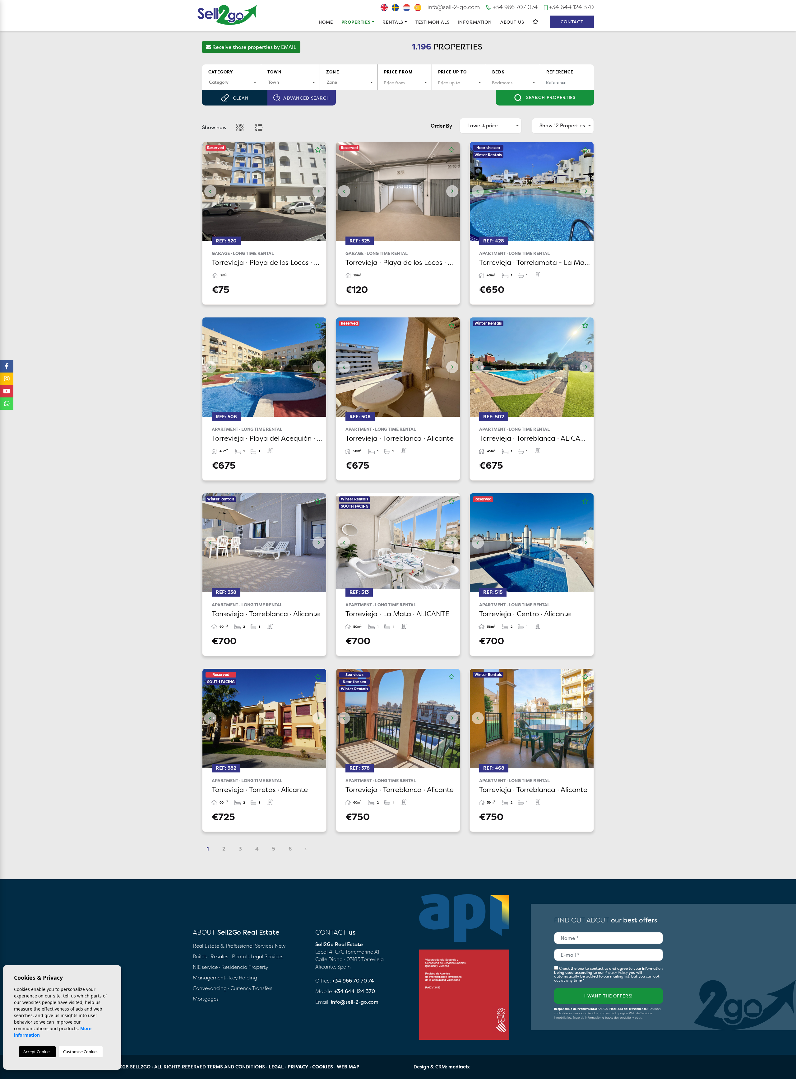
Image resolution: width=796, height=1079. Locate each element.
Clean (240, 98)
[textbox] (231, 82)
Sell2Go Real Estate (227, 15)
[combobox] (231, 82)
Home (326, 22)
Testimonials (432, 22)
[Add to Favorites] (318, 150)
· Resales (218, 956)
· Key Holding (242, 977)
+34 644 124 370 (571, 7)
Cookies (322, 1066)
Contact (572, 22)
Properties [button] (356, 22)
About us (512, 22)
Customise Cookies (80, 1051)
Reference (560, 72)
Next (318, 191)
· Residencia (233, 967)
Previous (210, 191)
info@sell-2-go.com (454, 7)
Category (220, 72)
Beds (498, 72)
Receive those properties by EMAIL (253, 47)
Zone (332, 72)
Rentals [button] (392, 22)
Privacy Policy (616, 972)
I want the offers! (608, 996)
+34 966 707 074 (514, 7)
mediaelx (459, 1066)
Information (475, 22)
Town (274, 72)
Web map (348, 1066)
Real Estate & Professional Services (233, 945)
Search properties (550, 97)
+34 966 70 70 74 (353, 980)
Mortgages (206, 998)
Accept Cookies (37, 1051)
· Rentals (239, 956)
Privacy (298, 1066)
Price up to (452, 72)
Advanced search (306, 98)
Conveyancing (210, 988)
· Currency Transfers (250, 988)
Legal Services (267, 956)
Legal (276, 1066)
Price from (398, 72)
